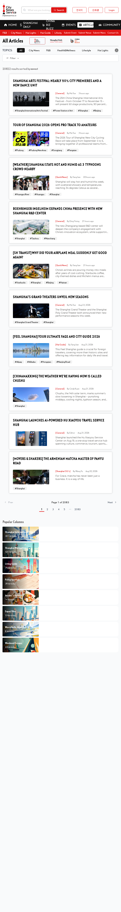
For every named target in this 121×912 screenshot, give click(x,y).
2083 (78, 509)
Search (60, 10)
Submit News (99, 32)
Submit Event (70, 32)
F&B (5, 32)
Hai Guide (45, 32)
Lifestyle (59, 32)
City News (16, 32)
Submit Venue (84, 32)
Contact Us (112, 32)
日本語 (95, 10)
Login (112, 10)
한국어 (79, 10)
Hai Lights (31, 32)
